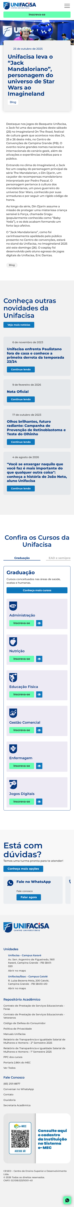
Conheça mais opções (23, 868)
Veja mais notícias (19, 324)
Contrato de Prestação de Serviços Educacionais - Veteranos (34, 1016)
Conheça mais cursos (37, 590)
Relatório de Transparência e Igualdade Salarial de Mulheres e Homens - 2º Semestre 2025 (34, 1041)
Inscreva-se (37, 14)
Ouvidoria (9, 1100)
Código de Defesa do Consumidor (24, 1023)
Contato (8, 1094)
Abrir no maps (17, 970)
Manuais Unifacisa (14, 1034)
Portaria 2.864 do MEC (17, 1062)
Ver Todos (9, 1067)
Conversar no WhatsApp (18, 1089)
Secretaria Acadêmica (16, 1105)
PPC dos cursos (12, 1057)
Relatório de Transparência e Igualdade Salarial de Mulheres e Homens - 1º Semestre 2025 (34, 1050)
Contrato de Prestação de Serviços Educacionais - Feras (34, 1007)
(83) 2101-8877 (11, 1083)
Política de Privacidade (17, 1028)
